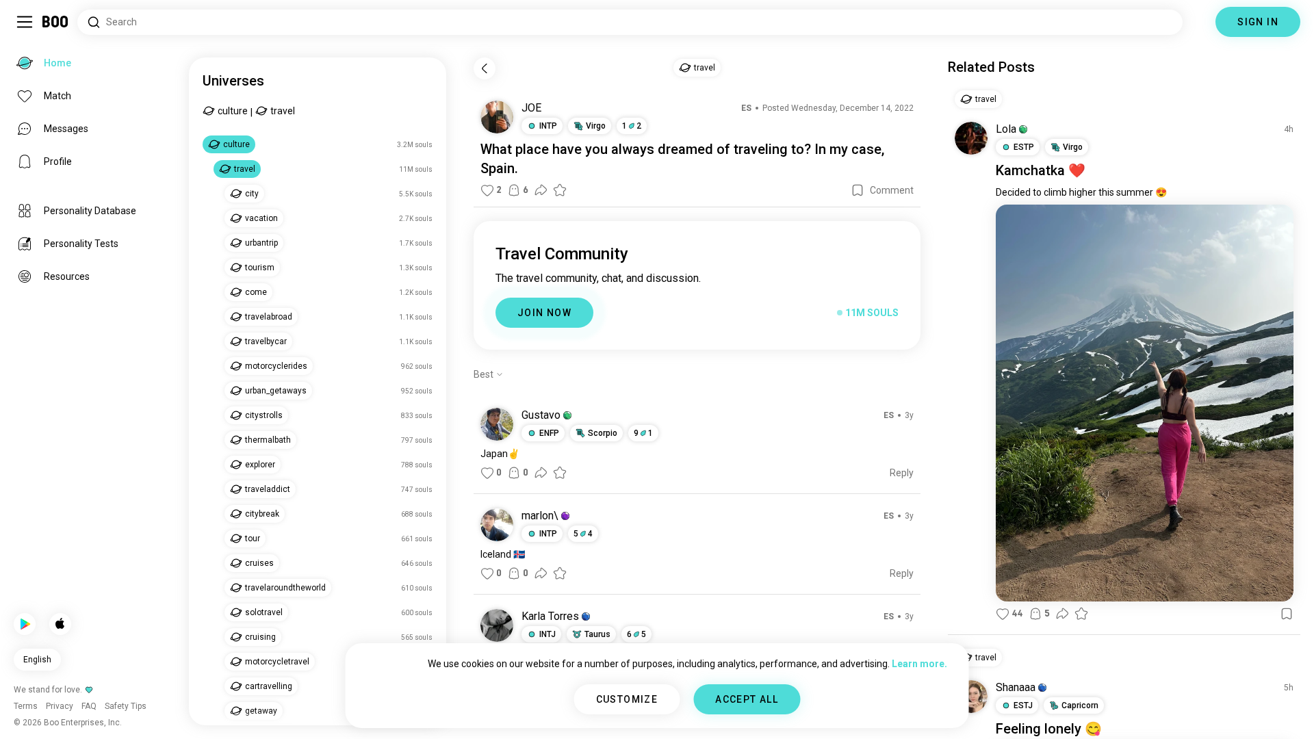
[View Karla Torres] (496, 625)
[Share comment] (541, 473)
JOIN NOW (544, 312)
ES (746, 108)
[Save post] (857, 190)
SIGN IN (1257, 21)
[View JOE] (496, 117)
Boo (55, 22)
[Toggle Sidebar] (24, 21)
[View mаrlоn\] (496, 524)
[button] (567, 415)
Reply (902, 472)
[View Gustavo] (496, 424)
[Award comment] (560, 473)
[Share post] (541, 190)
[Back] (484, 68)
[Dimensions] (1199, 22)
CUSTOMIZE (627, 699)
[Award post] (560, 190)
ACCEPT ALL (746, 699)
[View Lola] (971, 138)
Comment (892, 190)
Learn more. (919, 663)
